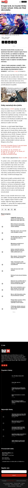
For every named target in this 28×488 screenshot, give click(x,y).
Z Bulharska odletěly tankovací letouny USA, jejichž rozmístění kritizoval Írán (18, 307)
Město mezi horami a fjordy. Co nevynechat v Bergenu (18, 421)
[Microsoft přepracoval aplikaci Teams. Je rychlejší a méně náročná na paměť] (6, 402)
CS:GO (12, 109)
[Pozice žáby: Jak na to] (6, 382)
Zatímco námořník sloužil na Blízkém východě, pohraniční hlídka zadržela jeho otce (17, 250)
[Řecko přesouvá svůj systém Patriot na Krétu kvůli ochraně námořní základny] (5, 225)
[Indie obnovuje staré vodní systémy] (5, 269)
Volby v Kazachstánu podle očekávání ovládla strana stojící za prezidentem (18, 263)
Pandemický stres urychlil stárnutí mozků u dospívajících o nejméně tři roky (18, 388)
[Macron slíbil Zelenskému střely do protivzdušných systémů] (5, 295)
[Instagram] (24, 2)
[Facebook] (22, 2)
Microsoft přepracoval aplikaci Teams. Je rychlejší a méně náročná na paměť (19, 401)
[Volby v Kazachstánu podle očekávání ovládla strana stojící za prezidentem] (5, 263)
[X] (26, 2)
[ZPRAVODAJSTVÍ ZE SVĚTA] (4, 1)
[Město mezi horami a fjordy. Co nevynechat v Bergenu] (6, 422)
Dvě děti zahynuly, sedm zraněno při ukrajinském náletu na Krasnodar (18, 238)
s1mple (16, 71)
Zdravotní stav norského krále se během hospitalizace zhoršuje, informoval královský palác (18, 282)
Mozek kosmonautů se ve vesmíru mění (18, 395)
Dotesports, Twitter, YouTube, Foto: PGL (12, 35)
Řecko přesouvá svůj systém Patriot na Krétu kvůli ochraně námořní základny (18, 225)
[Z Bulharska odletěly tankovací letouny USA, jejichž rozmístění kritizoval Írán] (5, 307)
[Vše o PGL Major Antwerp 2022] (6, 376)
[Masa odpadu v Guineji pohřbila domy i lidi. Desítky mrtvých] (5, 257)
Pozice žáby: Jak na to (16, 382)
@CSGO (15, 147)
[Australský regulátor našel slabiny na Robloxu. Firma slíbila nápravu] (6, 435)
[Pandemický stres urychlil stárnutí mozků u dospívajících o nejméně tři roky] (6, 389)
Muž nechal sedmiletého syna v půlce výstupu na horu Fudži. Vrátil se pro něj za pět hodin (18, 288)
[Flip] (15, 42)
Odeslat (14, 475)
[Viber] (12, 42)
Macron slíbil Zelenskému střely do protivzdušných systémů (18, 294)
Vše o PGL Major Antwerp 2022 (18, 375)
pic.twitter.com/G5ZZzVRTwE (9, 154)
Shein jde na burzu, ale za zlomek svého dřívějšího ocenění (18, 231)
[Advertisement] (14, 327)
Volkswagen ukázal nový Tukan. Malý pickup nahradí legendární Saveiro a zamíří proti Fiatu (19, 415)
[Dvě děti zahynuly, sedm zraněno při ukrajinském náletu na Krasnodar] (5, 238)
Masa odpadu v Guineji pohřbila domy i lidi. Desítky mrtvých (18, 256)
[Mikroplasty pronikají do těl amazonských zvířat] (5, 244)
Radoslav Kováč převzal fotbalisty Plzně (19, 275)
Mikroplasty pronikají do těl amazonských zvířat (17, 244)
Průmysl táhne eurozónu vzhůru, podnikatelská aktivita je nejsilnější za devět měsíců (18, 301)
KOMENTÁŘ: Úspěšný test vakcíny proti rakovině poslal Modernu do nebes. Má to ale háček (17, 219)
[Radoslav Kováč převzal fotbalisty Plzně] (5, 276)
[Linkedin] (9, 42)
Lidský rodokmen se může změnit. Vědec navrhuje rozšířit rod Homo (18, 441)
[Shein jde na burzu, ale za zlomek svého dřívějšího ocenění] (5, 231)
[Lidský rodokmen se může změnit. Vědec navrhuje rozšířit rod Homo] (6, 441)
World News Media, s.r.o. (11, 480)
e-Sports (3, 13)
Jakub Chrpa (7, 37)
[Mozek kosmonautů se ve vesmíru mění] (6, 395)
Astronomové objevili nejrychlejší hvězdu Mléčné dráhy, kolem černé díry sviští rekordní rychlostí (18, 428)
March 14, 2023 (23, 157)
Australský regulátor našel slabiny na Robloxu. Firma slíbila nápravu (19, 434)
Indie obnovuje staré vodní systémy (17, 269)
